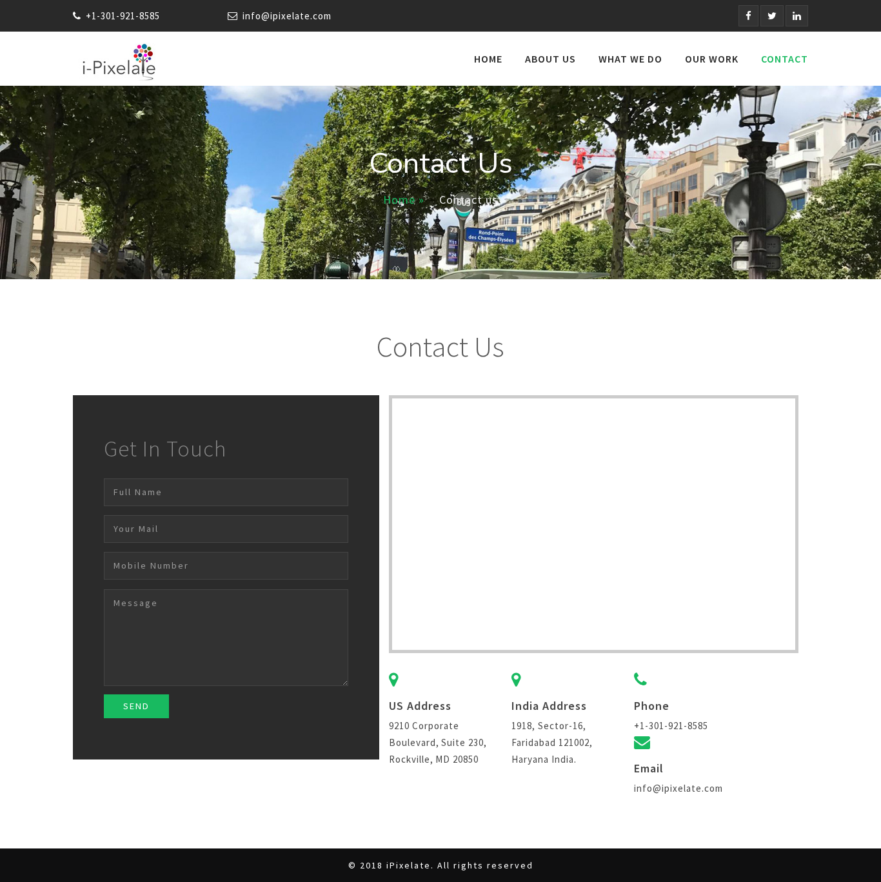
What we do (630, 58)
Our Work (711, 58)
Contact (784, 58)
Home (488, 58)
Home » (403, 199)
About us (550, 58)
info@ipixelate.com (287, 16)
